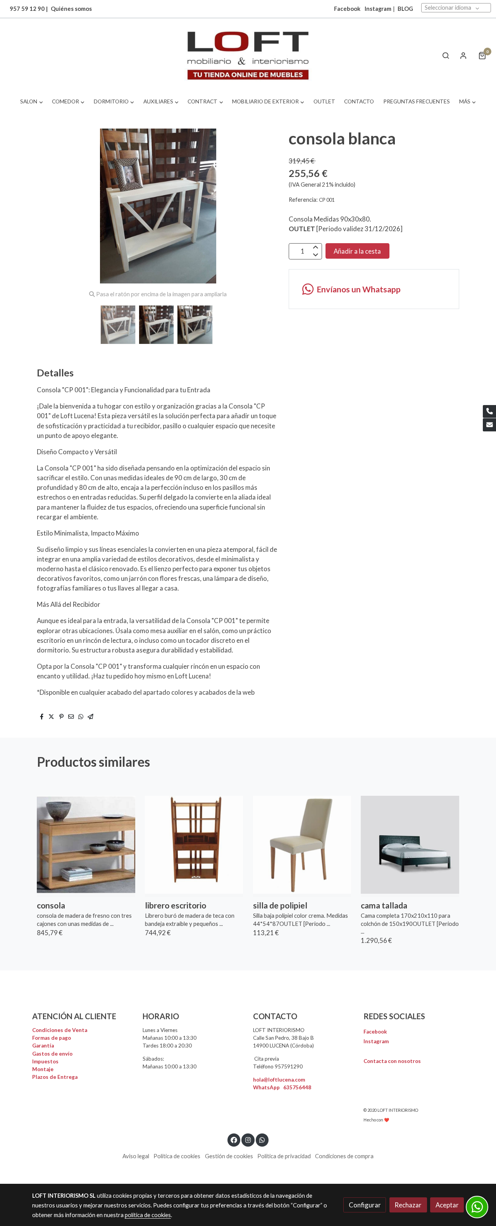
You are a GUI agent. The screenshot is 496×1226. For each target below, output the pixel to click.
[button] (31, 101)
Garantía (43, 1045)
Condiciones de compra (344, 1156)
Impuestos (45, 1061)
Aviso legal (135, 1156)
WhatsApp (282, 1087)
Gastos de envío (52, 1054)
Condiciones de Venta (59, 1030)
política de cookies (148, 1215)
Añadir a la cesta (357, 251)
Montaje (42, 1069)
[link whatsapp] (262, 1139)
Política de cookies (176, 1156)
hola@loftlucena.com (279, 1080)
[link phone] (489, 411)
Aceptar (447, 1205)
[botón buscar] (445, 55)
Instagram (378, 8)
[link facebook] (234, 1139)
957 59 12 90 (27, 8)
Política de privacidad (284, 1156)
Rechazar (408, 1205)
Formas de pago (51, 1038)
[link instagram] (248, 1139)
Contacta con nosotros (392, 1061)
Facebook (375, 1032)
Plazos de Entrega (55, 1077)
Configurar (365, 1205)
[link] (248, 55)
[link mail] (489, 424)
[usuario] (463, 55)
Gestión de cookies (229, 1156)
